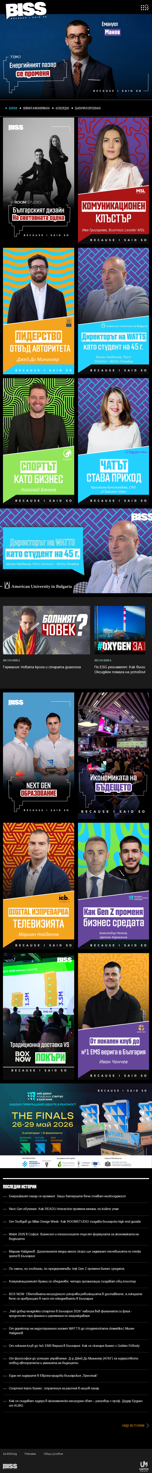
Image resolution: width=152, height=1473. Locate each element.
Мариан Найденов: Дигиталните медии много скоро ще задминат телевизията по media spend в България (75, 1254)
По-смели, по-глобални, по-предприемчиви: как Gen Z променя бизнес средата (66, 1268)
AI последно (62, 108)
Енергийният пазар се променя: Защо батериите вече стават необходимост (67, 1196)
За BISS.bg (10, 1454)
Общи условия (53, 1454)
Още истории (133, 1425)
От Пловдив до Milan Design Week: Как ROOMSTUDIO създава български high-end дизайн (75, 1221)
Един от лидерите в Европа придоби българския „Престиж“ (53, 1375)
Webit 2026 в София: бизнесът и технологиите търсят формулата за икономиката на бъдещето (74, 1236)
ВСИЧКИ (13, 108)
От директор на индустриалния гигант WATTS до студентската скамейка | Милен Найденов (71, 1331)
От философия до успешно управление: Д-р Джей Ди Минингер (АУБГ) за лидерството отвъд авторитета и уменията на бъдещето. (73, 1361)
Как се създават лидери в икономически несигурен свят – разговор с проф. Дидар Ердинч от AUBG (75, 1403)
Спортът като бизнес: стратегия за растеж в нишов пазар (54, 1388)
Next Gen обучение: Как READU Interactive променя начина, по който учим (64, 1209)
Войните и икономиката (36, 108)
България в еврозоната (88, 108)
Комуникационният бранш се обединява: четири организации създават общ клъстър (72, 1281)
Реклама (30, 1454)
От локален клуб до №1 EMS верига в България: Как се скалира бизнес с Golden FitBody (74, 1345)
